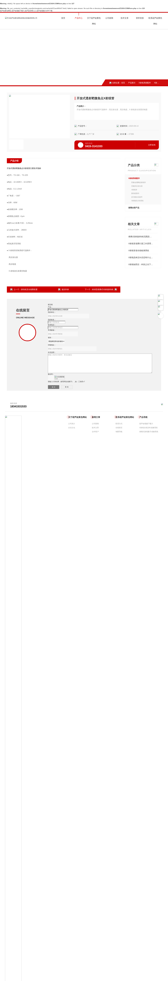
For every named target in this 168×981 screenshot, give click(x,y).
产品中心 (79, 18)
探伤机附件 (135, 193)
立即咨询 (151, 145)
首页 (63, 18)
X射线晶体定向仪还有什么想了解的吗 (143, 257)
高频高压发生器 (137, 186)
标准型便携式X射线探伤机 (102, 289)
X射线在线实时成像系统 (148, 428)
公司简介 (71, 424)
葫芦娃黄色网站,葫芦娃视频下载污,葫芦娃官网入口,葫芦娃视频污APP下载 (26, 11)
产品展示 (131, 83)
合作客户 (95, 432)
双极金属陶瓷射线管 (138, 182)
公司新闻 (109, 18)
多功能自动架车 (137, 197)
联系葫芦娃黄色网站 (155, 21)
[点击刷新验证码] (59, 377)
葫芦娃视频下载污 (146, 424)
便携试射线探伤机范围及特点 (141, 237)
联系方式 (119, 424)
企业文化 (71, 428)
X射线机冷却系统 (137, 201)
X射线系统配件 (145, 83)
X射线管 (157, 83)
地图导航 (119, 432)
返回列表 (65, 289)
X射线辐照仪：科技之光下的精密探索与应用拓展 (143, 264)
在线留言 (119, 428)
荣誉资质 (140, 18)
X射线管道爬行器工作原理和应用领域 (143, 244)
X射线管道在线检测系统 (138, 250)
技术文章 (124, 18)
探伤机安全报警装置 (29, 289)
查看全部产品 (133, 208)
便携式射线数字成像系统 (148, 432)
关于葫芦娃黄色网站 (94, 21)
